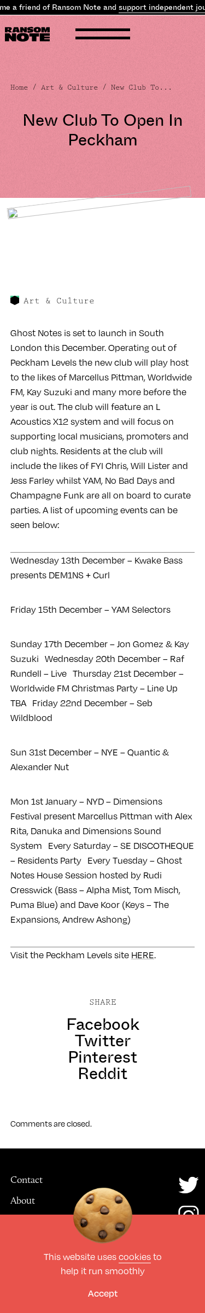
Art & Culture (69, 87)
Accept (103, 1293)
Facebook (102, 1024)
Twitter (103, 1041)
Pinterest (102, 1057)
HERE (142, 954)
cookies (135, 1256)
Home (19, 87)
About (22, 1200)
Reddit (102, 1074)
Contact (26, 1180)
